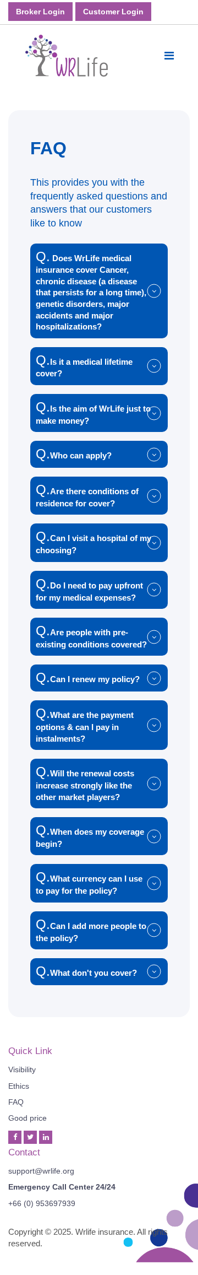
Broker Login (40, 12)
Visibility (22, 1069)
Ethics (18, 1086)
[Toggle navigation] (169, 55)
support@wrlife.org (41, 1170)
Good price (27, 1118)
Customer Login (113, 12)
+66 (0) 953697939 (41, 1203)
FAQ (16, 1102)
